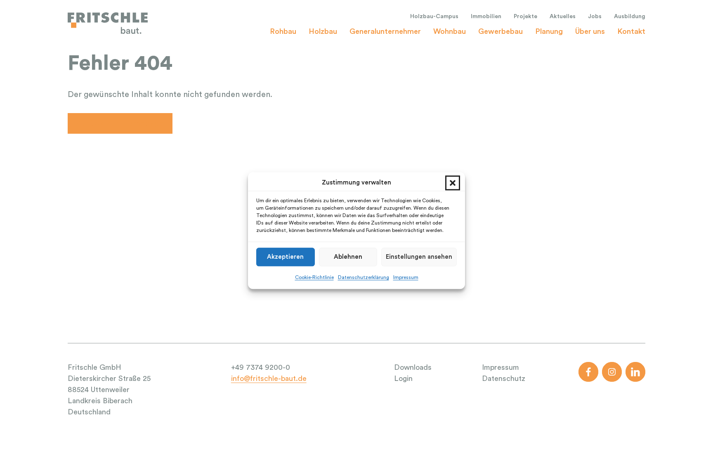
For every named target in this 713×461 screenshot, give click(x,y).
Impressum (405, 277)
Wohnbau (449, 31)
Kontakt (631, 31)
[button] (453, 183)
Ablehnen (348, 257)
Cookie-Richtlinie (314, 277)
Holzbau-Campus (434, 16)
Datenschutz (503, 378)
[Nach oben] (691, 443)
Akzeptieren (285, 257)
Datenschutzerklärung (363, 277)
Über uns (590, 31)
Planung (549, 31)
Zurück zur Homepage (120, 123)
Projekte (525, 16)
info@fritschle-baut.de (269, 378)
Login (403, 378)
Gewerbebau (500, 31)
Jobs (595, 16)
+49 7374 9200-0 (260, 367)
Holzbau (323, 31)
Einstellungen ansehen (419, 257)
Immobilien (486, 16)
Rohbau (283, 31)
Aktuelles (563, 16)
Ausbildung (629, 16)
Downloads (413, 367)
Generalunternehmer (385, 31)
